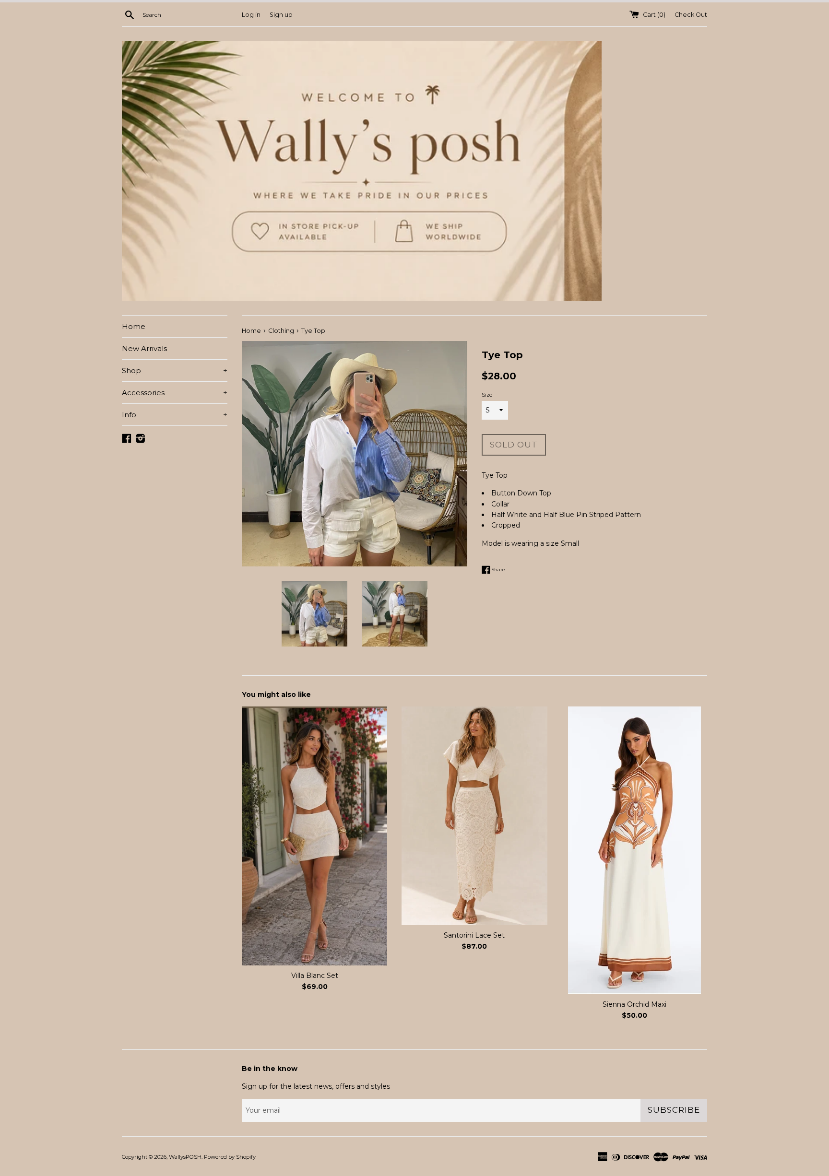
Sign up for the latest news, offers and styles (316, 1086)
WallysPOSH (185, 1156)
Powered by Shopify (230, 1156)
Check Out (691, 14)
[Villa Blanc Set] (314, 835)
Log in (251, 14)
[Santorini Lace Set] (474, 815)
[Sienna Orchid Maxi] (634, 850)
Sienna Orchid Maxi (634, 1004)
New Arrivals (144, 348)
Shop (174, 370)
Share (497, 569)
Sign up (281, 14)
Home (133, 326)
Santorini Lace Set (474, 935)
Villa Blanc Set (314, 975)
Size (487, 394)
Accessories (174, 392)
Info (174, 414)
